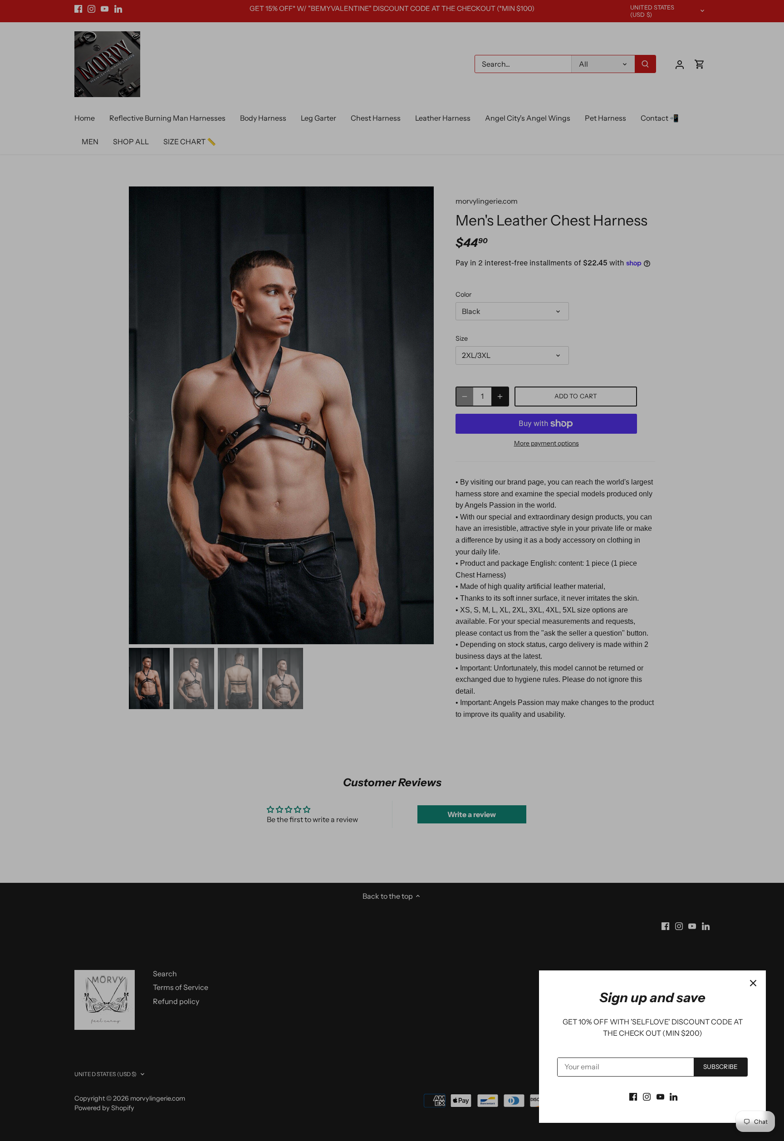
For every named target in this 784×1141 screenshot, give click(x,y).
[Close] (753, 983)
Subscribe (720, 1066)
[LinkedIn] (673, 1096)
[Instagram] (647, 1096)
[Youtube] (660, 1096)
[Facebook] (633, 1096)
